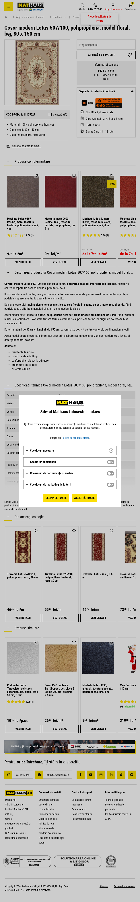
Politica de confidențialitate (75, 437)
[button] (40, 450)
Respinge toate (56, 498)
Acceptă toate (84, 498)
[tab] (70, 450)
